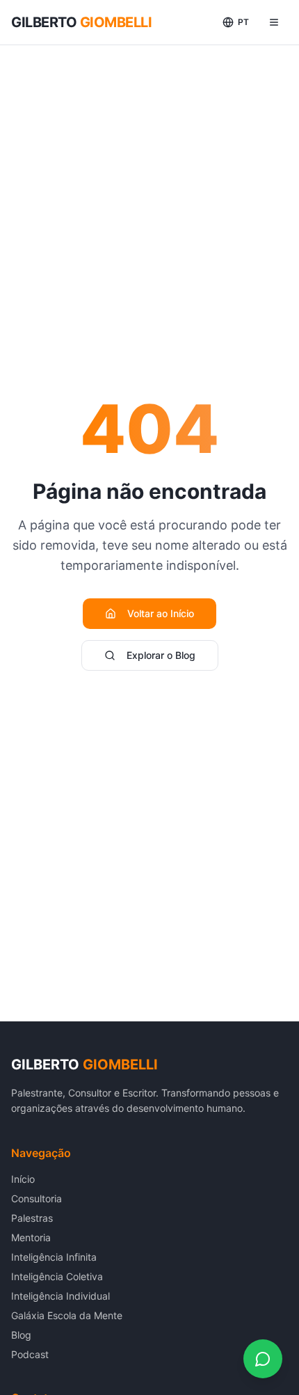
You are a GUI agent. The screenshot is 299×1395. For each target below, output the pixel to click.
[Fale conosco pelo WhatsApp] (262, 1358)
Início (23, 1179)
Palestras (32, 1218)
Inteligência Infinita (54, 1257)
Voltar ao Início (160, 613)
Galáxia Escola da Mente (66, 1315)
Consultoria (36, 1198)
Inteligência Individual (60, 1296)
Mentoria (31, 1237)
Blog (21, 1335)
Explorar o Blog (161, 655)
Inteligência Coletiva (57, 1276)
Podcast (30, 1354)
